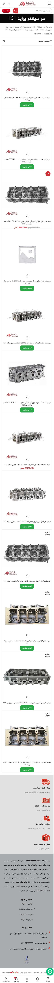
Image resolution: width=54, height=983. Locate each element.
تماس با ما (6, 11)
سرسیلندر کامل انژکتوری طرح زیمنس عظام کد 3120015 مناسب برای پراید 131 (27, 282)
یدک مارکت (48, 27)
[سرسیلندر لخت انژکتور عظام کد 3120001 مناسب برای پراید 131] (27, 437)
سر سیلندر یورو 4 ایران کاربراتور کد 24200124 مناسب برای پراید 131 (27, 702)
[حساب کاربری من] (9, 3)
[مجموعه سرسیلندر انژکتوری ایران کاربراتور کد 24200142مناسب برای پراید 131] (27, 735)
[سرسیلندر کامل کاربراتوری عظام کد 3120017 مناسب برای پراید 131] (27, 495)
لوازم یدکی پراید (16, 27)
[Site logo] (27, 3)
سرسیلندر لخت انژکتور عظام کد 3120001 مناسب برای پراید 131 (27, 464)
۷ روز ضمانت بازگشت (27, 909)
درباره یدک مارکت (27, 919)
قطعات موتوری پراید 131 (30, 30)
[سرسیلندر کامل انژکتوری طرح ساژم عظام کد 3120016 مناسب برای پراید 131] (27, 70)
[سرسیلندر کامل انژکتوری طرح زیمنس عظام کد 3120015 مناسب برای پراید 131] (27, 254)
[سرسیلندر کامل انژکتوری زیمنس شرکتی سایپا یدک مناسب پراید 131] (27, 554)
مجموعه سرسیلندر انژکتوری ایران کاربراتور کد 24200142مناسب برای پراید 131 (27, 763)
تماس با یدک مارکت (27, 914)
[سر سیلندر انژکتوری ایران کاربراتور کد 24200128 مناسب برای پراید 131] (27, 614)
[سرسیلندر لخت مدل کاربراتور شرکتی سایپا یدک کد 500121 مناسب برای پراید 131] (27, 132)
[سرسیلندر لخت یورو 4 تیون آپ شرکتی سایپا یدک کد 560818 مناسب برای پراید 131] (27, 376)
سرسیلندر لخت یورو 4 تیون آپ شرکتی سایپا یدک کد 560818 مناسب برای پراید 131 (27, 403)
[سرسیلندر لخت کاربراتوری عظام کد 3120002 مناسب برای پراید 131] (27, 316)
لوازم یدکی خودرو (21, 882)
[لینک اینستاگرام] (3, 4)
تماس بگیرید (27, 104)
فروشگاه (39, 27)
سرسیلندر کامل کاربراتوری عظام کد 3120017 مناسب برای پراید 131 (27, 521)
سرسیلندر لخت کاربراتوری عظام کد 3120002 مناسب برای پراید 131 (27, 343)
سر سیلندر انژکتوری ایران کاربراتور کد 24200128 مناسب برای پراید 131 (27, 642)
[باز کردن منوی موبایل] (49, 3)
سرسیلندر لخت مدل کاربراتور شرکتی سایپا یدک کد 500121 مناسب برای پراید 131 (27, 160)
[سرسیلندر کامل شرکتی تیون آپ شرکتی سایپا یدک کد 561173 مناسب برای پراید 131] (27, 194)
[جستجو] (15, 10)
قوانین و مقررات (27, 903)
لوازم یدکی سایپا (29, 27)
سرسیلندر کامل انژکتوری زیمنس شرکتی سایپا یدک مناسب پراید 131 (27, 581)
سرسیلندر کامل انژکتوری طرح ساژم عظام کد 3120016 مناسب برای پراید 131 (27, 98)
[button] (27, 91)
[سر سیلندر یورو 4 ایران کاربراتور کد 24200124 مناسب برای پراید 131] (27, 676)
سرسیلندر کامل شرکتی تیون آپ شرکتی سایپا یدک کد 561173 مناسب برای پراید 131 (27, 222)
